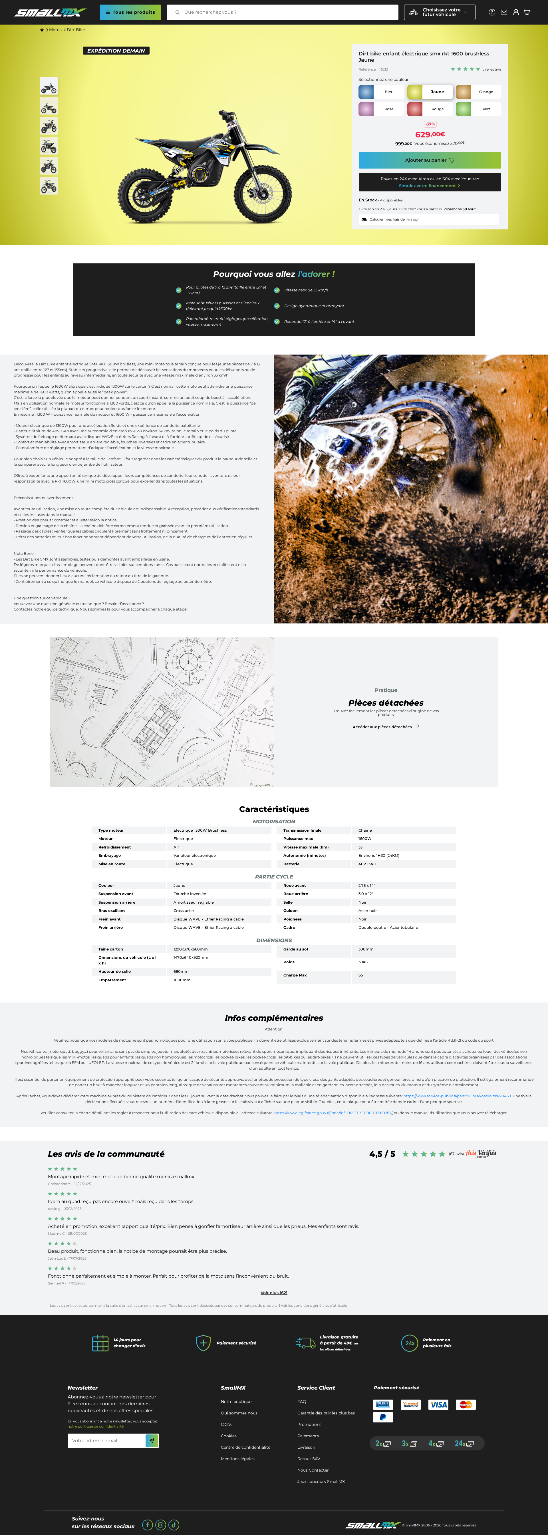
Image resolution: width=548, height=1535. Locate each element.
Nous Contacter (313, 1470)
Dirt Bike (76, 29)
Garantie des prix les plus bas (326, 1413)
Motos (55, 29)
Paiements (308, 1435)
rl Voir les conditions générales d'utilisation (314, 1305)
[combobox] (288, 12)
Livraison (306, 1447)
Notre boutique (236, 1401)
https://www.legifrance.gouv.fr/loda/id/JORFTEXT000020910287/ (332, 1112)
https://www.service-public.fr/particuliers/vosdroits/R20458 (457, 1096)
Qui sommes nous (239, 1413)
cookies (229, 1435)
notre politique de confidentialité (96, 1426)
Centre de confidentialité (245, 1447)
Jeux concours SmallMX (321, 1481)
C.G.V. (226, 1424)
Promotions (309, 1424)
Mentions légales (238, 1458)
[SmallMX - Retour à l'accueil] (54, 12)
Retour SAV (308, 1458)
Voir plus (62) (274, 1292)
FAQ (301, 1401)
